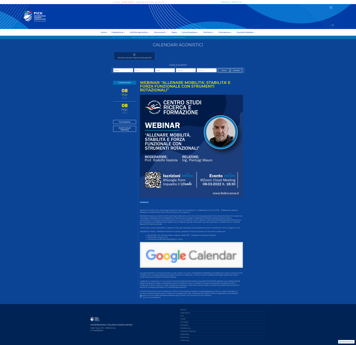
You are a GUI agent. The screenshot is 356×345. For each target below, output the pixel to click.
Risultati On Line (236, 2)
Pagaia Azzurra (278, 50)
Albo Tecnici (277, 61)
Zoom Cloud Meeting (125, 129)
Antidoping (116, 2)
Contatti (182, 319)
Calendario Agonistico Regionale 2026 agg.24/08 (134, 58)
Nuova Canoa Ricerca (281, 53)
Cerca (223, 70)
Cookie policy (184, 340)
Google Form (162, 237)
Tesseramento (225, 2)
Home (104, 32)
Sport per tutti (159, 2)
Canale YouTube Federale (200, 295)
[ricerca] (332, 25)
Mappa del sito (185, 313)
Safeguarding (184, 334)
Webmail (183, 310)
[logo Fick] (35, 21)
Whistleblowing (185, 328)
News (174, 32)
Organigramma (279, 45)
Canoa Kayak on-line (281, 55)
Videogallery (184, 325)
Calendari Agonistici (127, 2)
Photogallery (184, 322)
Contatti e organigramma (17, 74)
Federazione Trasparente (188, 331)
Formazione (124, 122)
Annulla (236, 70)
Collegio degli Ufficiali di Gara (144, 2)
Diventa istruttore (280, 48)
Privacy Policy (184, 337)
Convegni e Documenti (282, 58)
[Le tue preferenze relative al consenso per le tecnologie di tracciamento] (346, 342)
